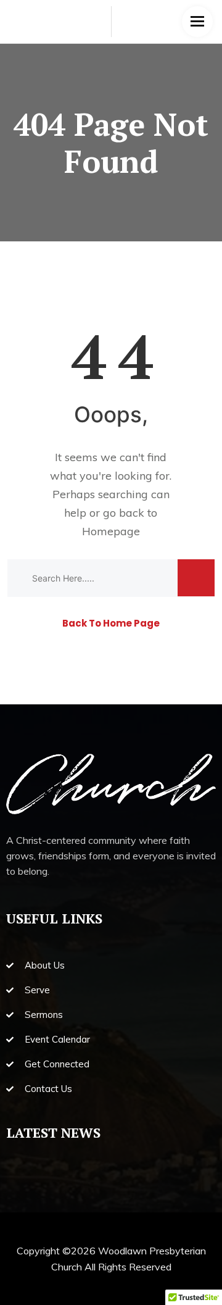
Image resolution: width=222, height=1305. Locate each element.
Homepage (111, 531)
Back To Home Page (111, 623)
